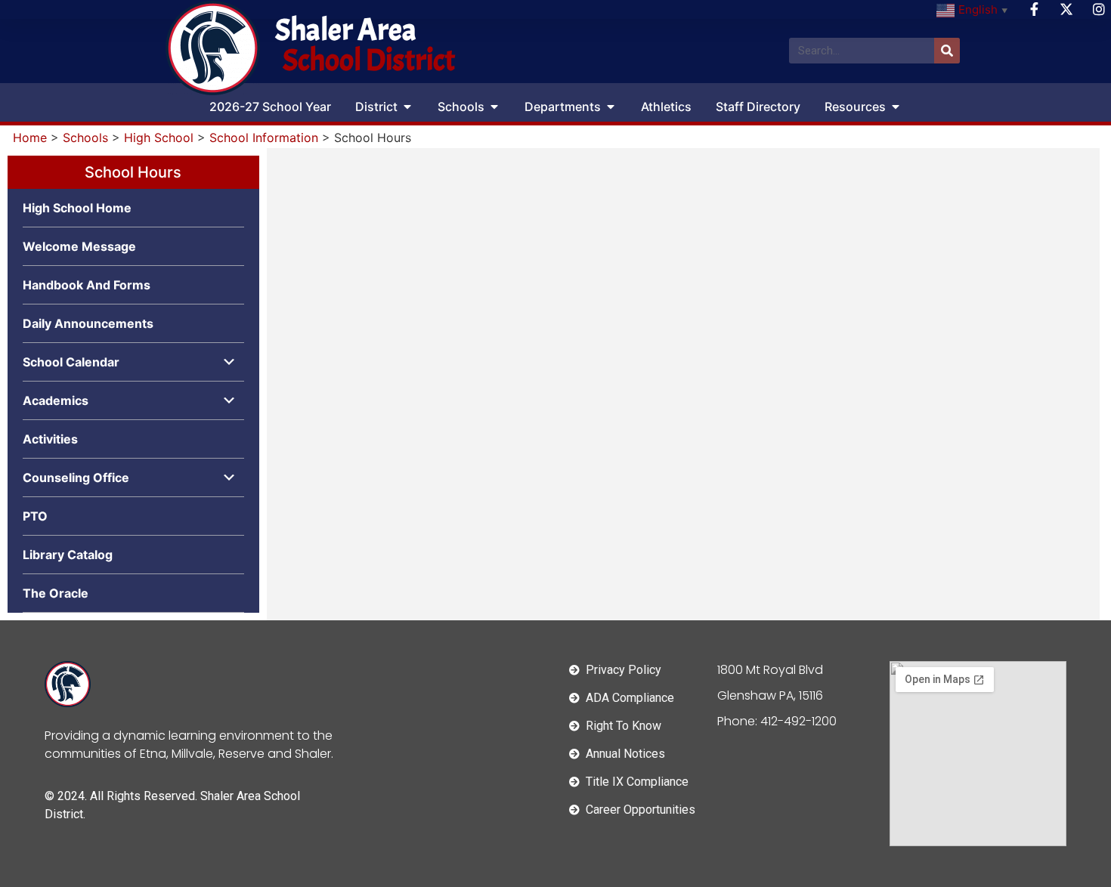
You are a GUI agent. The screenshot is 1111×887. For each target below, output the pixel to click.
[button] (407, 106)
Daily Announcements (88, 323)
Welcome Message (79, 246)
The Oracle (55, 593)
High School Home (77, 207)
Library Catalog (68, 554)
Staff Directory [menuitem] (758, 106)
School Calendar (71, 361)
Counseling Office (76, 477)
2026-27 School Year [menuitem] (270, 106)
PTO (35, 516)
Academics (55, 400)
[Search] (947, 50)
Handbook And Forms (86, 284)
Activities (50, 439)
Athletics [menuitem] (666, 106)
